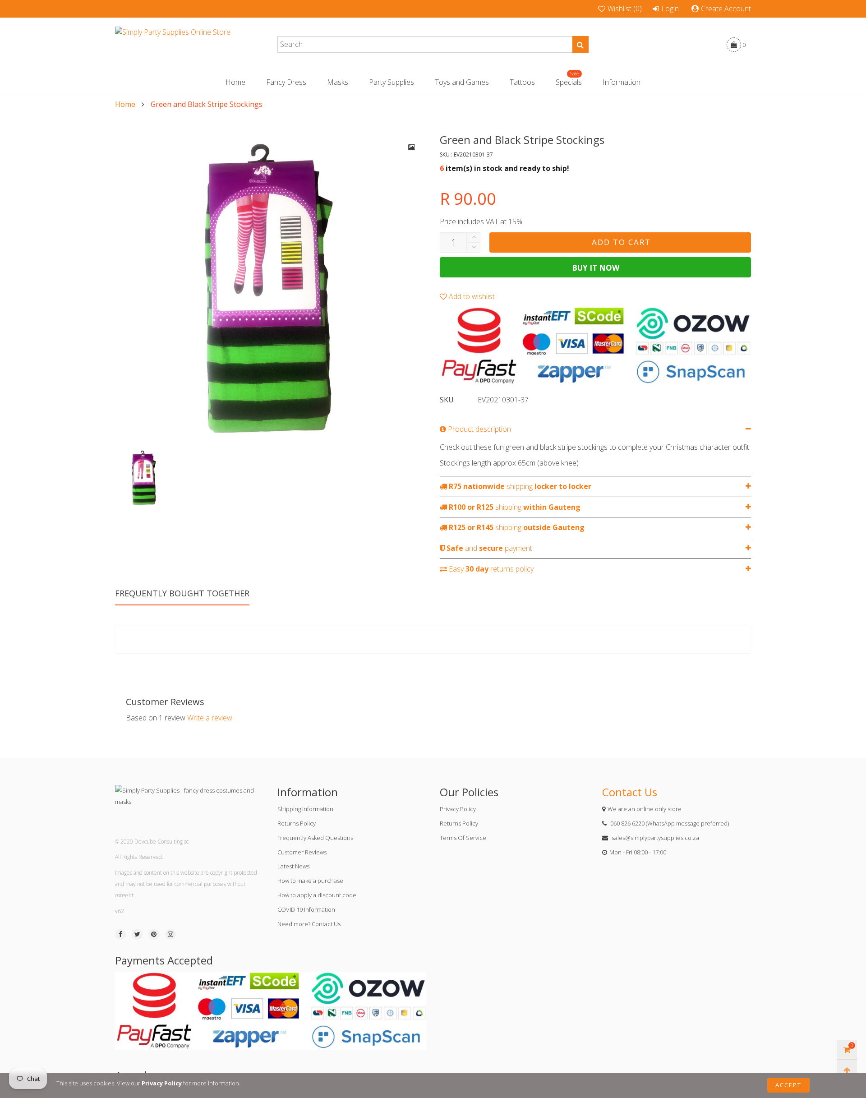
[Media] (411, 147)
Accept (788, 1085)
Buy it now (595, 268)
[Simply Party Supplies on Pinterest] (153, 934)
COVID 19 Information (306, 909)
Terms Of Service (463, 838)
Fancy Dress (286, 82)
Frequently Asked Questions (315, 838)
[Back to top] (847, 1070)
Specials (569, 82)
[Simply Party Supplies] (172, 45)
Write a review (209, 718)
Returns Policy (296, 823)
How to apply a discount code (316, 895)
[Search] (580, 44)
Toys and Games (462, 82)
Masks (337, 82)
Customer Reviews (302, 852)
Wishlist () (625, 9)
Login (670, 9)
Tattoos (522, 82)
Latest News (293, 866)
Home (235, 82)
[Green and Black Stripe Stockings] (270, 288)
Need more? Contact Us (309, 924)
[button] (473, 247)
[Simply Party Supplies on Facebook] (120, 934)
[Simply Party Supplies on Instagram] (170, 934)
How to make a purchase (310, 881)
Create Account (726, 9)
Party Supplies (391, 82)
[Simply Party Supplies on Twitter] (137, 934)
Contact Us (629, 791)
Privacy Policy (458, 809)
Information (621, 82)
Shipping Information (305, 809)
